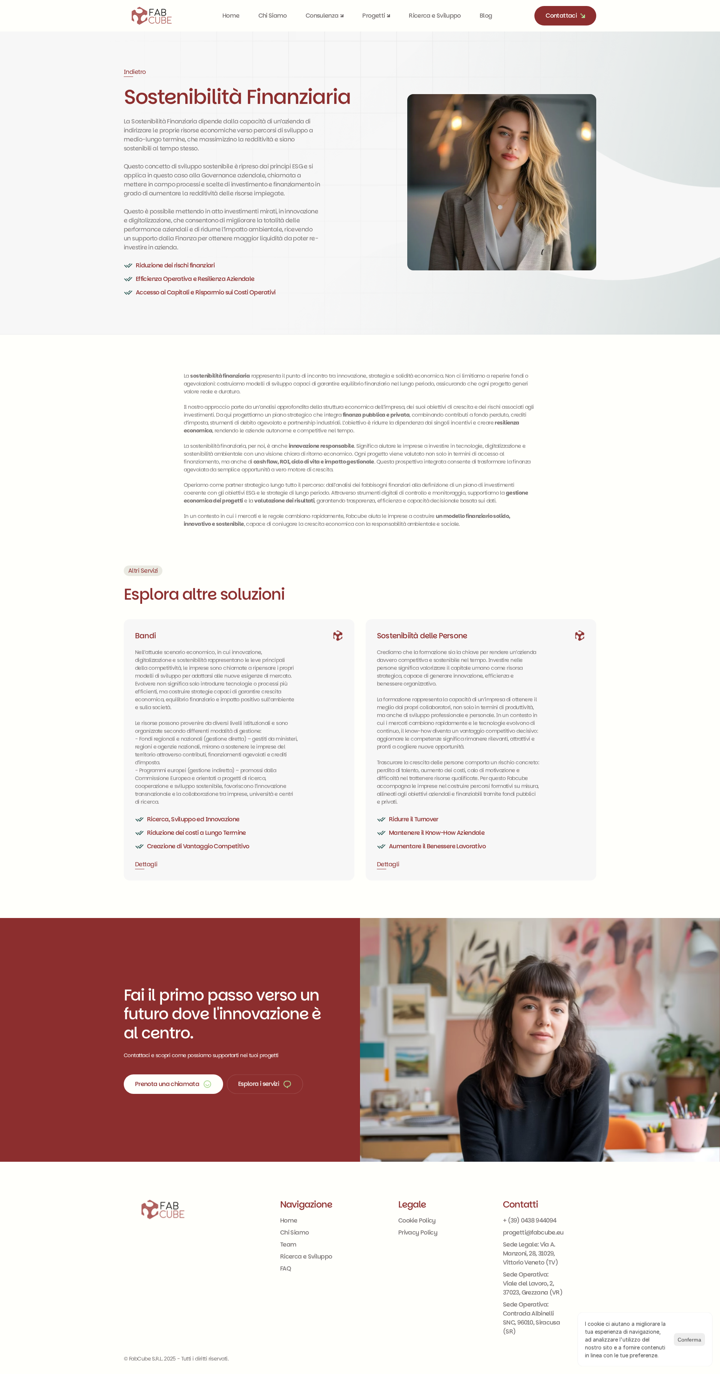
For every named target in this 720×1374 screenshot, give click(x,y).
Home (230, 15)
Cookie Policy (417, 1220)
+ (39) (512, 1220)
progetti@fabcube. (529, 1232)
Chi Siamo (272, 15)
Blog (486, 15)
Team (288, 1244)
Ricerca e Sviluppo (434, 15)
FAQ (285, 1268)
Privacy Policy (417, 1232)
